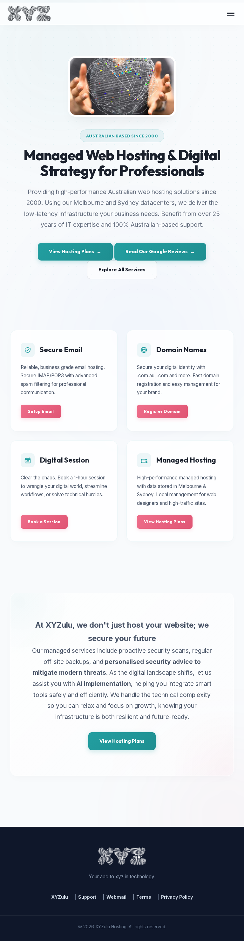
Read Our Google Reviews (160, 251)
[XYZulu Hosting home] (29, 13)
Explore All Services (122, 270)
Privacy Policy (177, 897)
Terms (143, 897)
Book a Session (44, 522)
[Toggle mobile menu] (230, 13)
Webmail (116, 897)
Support (87, 897)
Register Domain (162, 411)
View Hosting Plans (75, 251)
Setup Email (41, 411)
